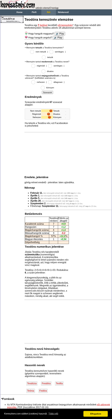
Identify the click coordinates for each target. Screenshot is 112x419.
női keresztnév (65, 25)
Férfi (34, 12)
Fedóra (43, 391)
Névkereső (63, 12)
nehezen (41, 82)
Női (48, 12)
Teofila (59, 383)
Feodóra (46, 383)
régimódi (41, 66)
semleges (59, 52)
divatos (50, 71)
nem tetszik (41, 52)
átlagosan (58, 82)
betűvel (43, 25)
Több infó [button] (53, 413)
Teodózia (32, 383)
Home (19, 12)
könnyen (50, 87)
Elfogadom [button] (95, 414)
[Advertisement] (12, 68)
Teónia (30, 391)
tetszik (50, 57)
